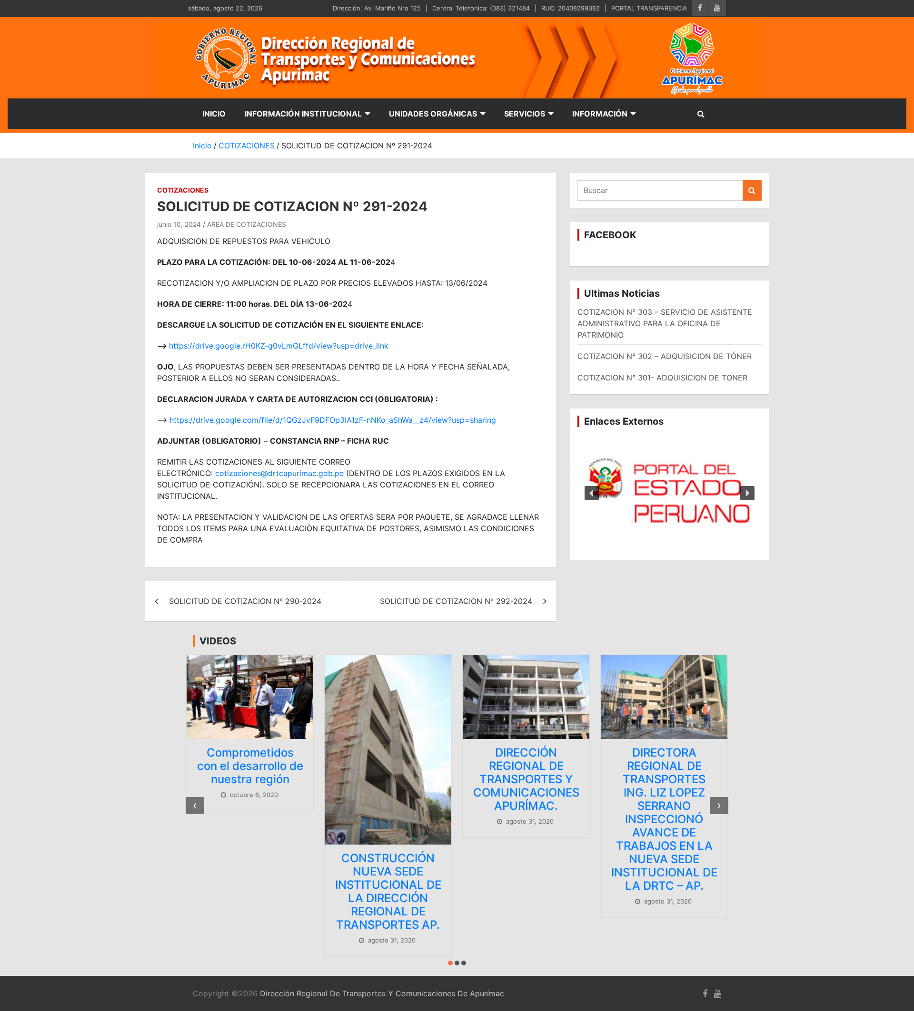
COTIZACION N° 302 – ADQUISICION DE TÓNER (664, 356)
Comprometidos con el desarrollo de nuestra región (250, 766)
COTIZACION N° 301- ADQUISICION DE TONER (662, 377)
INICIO (214, 113)
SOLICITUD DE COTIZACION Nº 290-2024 (245, 601)
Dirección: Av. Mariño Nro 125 (377, 8)
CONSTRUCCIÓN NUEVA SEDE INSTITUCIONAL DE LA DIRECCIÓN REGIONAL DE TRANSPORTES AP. (388, 891)
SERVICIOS (524, 113)
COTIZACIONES (183, 190)
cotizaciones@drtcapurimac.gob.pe (279, 473)
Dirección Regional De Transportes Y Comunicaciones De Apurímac (382, 993)
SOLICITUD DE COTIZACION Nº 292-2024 (456, 601)
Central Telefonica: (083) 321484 (481, 8)
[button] (669, 493)
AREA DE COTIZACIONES (246, 224)
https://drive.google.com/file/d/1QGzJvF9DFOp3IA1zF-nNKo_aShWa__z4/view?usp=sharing (332, 420)
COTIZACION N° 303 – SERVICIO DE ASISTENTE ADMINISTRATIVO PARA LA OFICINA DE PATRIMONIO (664, 323)
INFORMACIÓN (599, 113)
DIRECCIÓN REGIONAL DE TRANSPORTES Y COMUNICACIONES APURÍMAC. (526, 779)
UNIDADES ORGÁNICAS (433, 113)
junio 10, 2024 (179, 224)
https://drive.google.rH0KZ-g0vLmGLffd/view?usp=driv (268, 345)
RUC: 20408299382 (570, 8)
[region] (669, 493)
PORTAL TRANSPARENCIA (649, 8)
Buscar (752, 190)
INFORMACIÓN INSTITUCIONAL (303, 113)
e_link (378, 345)
